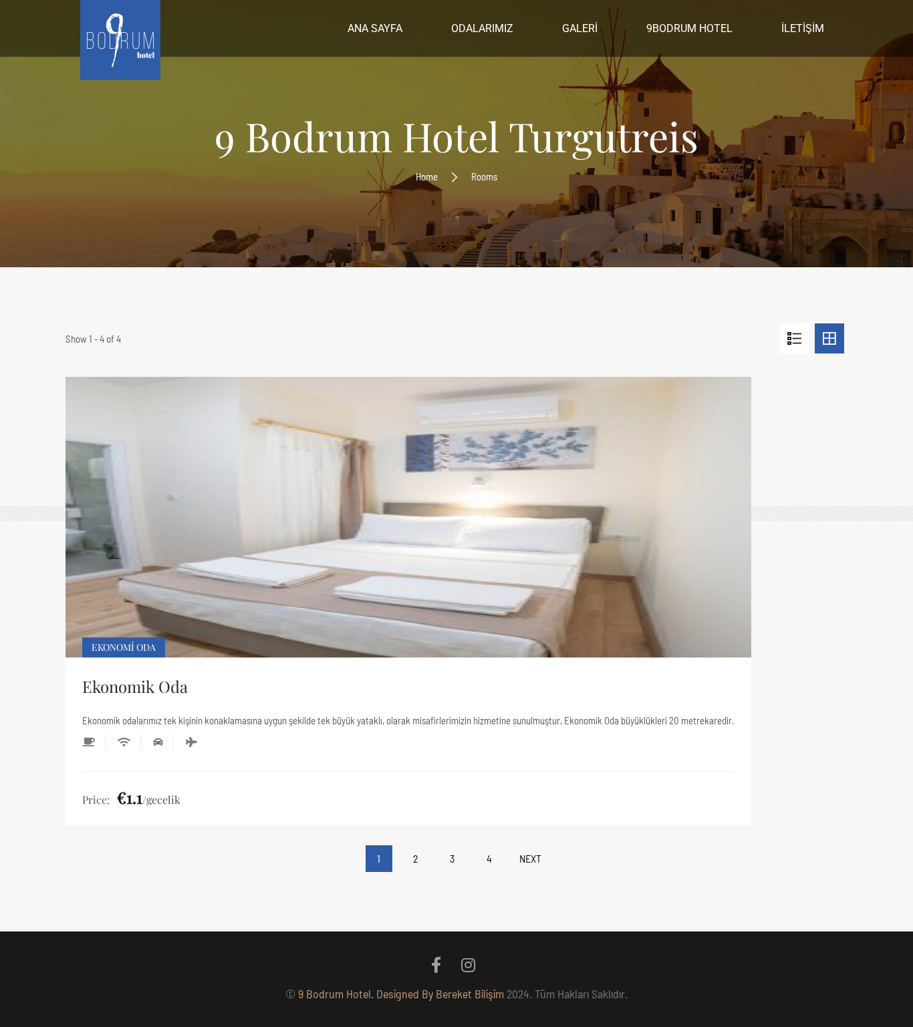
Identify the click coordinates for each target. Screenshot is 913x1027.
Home (427, 176)
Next (530, 858)
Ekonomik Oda (135, 686)
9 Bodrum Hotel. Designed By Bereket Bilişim (401, 993)
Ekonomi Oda (124, 647)
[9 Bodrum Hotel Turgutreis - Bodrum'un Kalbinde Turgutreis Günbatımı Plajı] (120, 43)
